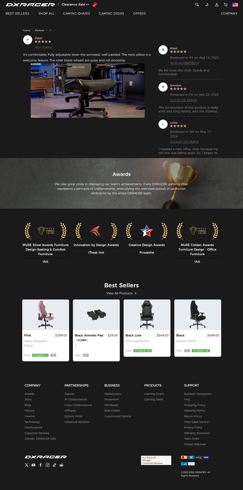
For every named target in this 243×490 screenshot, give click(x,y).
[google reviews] (156, 460)
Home (26, 30)
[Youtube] (35, 465)
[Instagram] (49, 465)
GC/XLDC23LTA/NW (184, 142)
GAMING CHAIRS (76, 13)
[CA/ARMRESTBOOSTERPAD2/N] (96, 314)
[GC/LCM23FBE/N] (197, 314)
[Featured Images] (87, 90)
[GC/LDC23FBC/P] (45, 314)
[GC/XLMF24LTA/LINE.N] (147, 314)
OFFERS (139, 13)
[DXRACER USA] (30, 4)
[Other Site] (235, 4)
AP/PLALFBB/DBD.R (184, 63)
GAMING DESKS (111, 13)
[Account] (217, 4)
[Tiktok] (56, 465)
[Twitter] (28, 465)
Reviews (39, 30)
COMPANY (229, 13)
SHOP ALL (46, 13)
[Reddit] (62, 465)
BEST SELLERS (17, 13)
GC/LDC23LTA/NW (183, 100)
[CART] (225, 4)
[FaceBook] (42, 465)
